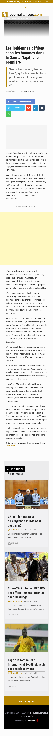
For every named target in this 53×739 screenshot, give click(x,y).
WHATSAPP (10, 445)
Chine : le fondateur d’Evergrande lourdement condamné (24, 521)
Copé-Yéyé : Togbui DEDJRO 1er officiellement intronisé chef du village (26, 593)
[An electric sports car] (26, 494)
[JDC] (22, 14)
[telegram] (42, 108)
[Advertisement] (26, 238)
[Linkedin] (35, 108)
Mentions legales (26, 701)
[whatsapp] (8, 114)
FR (26, 7)
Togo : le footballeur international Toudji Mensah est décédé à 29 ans (26, 664)
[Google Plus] (28, 108)
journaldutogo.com (35, 713)
